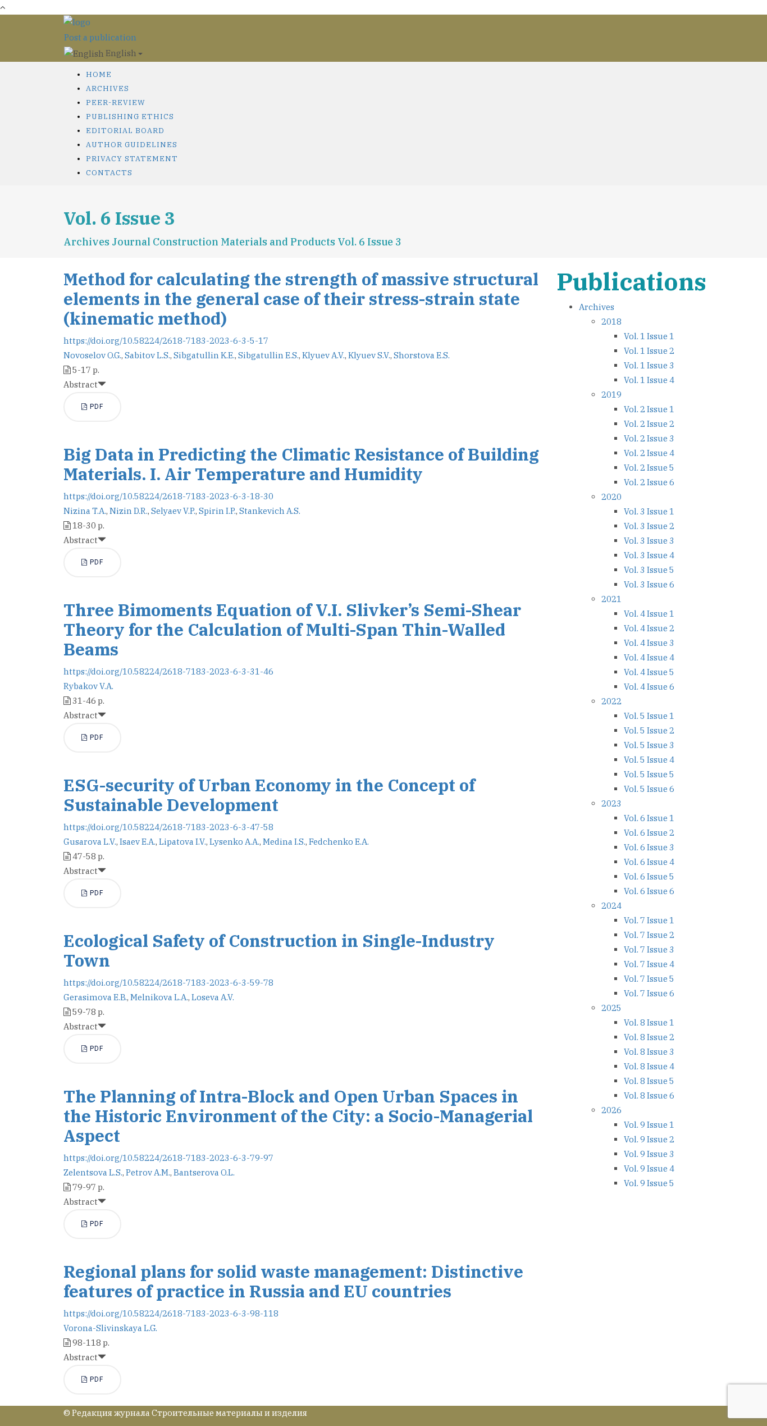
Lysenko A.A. (234, 841)
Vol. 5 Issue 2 (649, 730)
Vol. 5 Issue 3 (649, 745)
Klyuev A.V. (323, 355)
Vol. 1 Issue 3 (649, 365)
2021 (611, 599)
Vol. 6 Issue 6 (649, 891)
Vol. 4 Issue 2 (649, 628)
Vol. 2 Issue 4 (649, 453)
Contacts (109, 172)
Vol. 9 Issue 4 (649, 1168)
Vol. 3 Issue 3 (649, 540)
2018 (611, 321)
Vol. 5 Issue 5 (649, 774)
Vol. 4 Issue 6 (649, 686)
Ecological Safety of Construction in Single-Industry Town (279, 950)
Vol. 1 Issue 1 (649, 336)
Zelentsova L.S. (92, 1172)
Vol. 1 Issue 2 (649, 350)
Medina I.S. (284, 841)
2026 (611, 1110)
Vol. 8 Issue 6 (649, 1095)
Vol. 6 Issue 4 (649, 861)
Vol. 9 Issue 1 (649, 1124)
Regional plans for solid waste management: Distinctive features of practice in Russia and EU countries (293, 1281)
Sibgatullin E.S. (268, 355)
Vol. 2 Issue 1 (649, 409)
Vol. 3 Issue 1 (649, 511)
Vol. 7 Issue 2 (649, 935)
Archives (107, 88)
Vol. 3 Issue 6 (649, 584)
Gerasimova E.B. (95, 997)
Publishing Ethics (130, 116)
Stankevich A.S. (269, 510)
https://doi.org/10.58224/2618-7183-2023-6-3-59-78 (168, 982)
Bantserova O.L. (204, 1172)
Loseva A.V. (212, 997)
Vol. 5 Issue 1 (649, 715)
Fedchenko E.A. (339, 841)
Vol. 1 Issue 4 (649, 380)
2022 (611, 701)
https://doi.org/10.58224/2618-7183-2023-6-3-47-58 (168, 827)
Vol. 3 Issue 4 (649, 555)
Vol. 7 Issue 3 (649, 949)
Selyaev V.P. (173, 510)
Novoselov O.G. (92, 355)
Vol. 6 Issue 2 (649, 832)
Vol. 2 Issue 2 (649, 423)
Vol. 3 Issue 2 (649, 526)
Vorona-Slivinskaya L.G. (110, 1328)
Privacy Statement (132, 158)
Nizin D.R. (128, 510)
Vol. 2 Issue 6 (649, 482)
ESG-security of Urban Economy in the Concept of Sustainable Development (269, 794)
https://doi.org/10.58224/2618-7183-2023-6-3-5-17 (165, 340)
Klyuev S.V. (369, 355)
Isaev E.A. (138, 841)
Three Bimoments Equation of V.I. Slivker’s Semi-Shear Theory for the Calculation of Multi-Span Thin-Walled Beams (292, 629)
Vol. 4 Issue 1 (649, 613)
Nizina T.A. (84, 510)
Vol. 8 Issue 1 (649, 1022)
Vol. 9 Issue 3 (649, 1154)
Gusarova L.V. (89, 841)
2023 (611, 803)
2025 (611, 1008)
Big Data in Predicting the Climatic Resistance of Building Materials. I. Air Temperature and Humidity (301, 464)
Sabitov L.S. (147, 355)
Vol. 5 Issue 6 (649, 788)
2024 (611, 905)
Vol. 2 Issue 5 (649, 467)
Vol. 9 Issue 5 (649, 1183)
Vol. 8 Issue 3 (649, 1051)
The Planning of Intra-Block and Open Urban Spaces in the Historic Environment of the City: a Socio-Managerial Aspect (298, 1115)
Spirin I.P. (217, 510)
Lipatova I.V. (182, 841)
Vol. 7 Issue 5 (649, 978)
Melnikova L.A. (159, 997)
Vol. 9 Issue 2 (649, 1139)
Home (99, 74)
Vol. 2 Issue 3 (649, 438)
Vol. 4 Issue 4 (649, 657)
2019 (611, 394)
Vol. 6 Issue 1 (649, 818)
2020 (611, 496)
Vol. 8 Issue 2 (649, 1037)
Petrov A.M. (148, 1172)
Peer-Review (115, 102)
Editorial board (125, 130)
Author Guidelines (131, 144)
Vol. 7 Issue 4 (649, 964)
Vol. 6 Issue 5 (649, 876)
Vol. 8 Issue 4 (649, 1066)
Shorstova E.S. (422, 355)
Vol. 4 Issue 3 (649, 642)
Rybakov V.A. (88, 686)
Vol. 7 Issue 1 (649, 920)
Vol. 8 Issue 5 (649, 1081)
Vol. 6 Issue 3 (649, 847)
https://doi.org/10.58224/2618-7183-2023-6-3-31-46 (168, 671)
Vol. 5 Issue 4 (649, 759)
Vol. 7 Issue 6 (649, 993)
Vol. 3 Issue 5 (649, 569)
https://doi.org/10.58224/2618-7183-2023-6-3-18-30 (168, 496)
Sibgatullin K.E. (204, 355)
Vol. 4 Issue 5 (649, 672)
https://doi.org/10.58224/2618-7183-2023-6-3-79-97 (168, 1157)
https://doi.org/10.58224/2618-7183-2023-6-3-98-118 (171, 1313)
